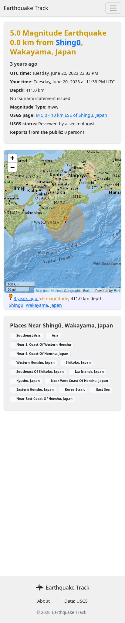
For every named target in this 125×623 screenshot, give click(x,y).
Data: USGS (76, 601)
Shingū (68, 42)
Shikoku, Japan (78, 362)
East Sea (103, 389)
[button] (65, 220)
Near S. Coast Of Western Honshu (43, 344)
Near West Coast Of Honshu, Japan (79, 380)
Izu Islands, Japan (89, 371)
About (43, 601)
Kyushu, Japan (28, 380)
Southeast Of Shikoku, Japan (40, 371)
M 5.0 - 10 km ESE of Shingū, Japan (71, 115)
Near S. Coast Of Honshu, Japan (42, 353)
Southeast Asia (28, 335)
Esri (117, 290)
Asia (55, 335)
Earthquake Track (26, 8)
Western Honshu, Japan (35, 362)
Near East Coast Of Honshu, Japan (44, 398)
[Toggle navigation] (113, 8)
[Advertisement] (62, 489)
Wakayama (37, 305)
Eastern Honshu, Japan (35, 389)
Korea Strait (75, 389)
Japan (56, 305)
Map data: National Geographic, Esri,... (64, 290)
